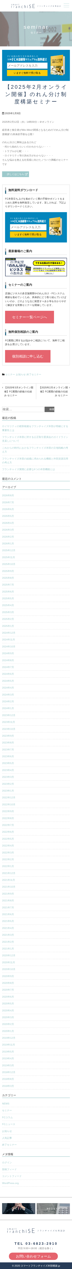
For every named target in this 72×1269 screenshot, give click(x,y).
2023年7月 (8, 749)
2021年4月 (8, 928)
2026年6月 (8, 509)
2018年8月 (8, 1079)
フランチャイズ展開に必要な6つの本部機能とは (28, 469)
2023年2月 (8, 783)
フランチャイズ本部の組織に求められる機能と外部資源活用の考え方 (35, 460)
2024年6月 (8, 674)
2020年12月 (8, 955)
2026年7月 (8, 502)
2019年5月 (8, 1051)
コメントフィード (12, 1176)
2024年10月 (8, 646)
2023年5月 (8, 763)
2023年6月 (8, 756)
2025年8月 (8, 577)
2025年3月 (8, 612)
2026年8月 (8, 495)
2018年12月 (8, 1072)
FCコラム (7, 1117)
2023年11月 (8, 722)
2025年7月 (8, 584)
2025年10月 (8, 564)
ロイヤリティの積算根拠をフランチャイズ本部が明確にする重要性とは (35, 428)
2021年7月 (8, 907)
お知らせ (21, 374)
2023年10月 (8, 729)
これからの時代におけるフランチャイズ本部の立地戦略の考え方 (35, 449)
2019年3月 (8, 1065)
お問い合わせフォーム (33, 1256)
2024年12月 (8, 632)
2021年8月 (8, 900)
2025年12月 (8, 550)
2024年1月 (8, 708)
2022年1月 (8, 866)
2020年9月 (8, 976)
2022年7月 (8, 825)
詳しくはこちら (15, 174)
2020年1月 (8, 1031)
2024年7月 (8, 667)
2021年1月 (8, 948)
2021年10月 (8, 886)
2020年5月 (8, 1003)
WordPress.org (10, 1183)
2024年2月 (8, 701)
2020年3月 (8, 1017)
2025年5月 (8, 598)
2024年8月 (8, 660)
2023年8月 (8, 742)
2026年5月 (8, 516)
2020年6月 (8, 996)
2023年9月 (8, 735)
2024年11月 (8, 639)
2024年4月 (8, 687)
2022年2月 (8, 859)
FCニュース (8, 1124)
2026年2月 (8, 536)
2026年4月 (8, 523)
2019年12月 (8, 1037)
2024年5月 (8, 680)
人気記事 (7, 1138)
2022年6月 (8, 831)
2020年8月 (8, 983)
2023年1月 (8, 790)
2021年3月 (8, 934)
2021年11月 (8, 880)
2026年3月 (8, 529)
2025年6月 (8, 591)
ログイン (7, 1162)
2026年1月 (8, 543)
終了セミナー (34, 374)
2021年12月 (8, 873)
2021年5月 (8, 921)
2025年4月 (8, 605)
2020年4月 (8, 1010)
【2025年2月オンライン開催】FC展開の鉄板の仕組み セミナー (53, 391)
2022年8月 (8, 818)
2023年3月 (8, 777)
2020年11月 (8, 962)
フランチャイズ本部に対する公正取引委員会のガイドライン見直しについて (35, 439)
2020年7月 (8, 989)
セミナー (10, 374)
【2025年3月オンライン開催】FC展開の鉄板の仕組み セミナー (18, 391)
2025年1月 (8, 626)
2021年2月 (8, 941)
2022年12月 (8, 797)
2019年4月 (8, 1058)
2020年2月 (8, 1024)
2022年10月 (8, 804)
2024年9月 (8, 653)
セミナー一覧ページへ (29, 317)
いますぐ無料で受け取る (27, 72)
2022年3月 (8, 852)
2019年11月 (8, 1044)
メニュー (66, 5)
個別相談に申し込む (28, 356)
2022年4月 (8, 845)
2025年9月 (8, 571)
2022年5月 (8, 838)
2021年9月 (8, 893)
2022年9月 (8, 811)
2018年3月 (8, 1086)
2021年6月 (8, 914)
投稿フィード (9, 1169)
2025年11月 (8, 557)
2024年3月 (8, 694)
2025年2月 (8, 619)
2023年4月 (8, 770)
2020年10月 (8, 969)
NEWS (5, 1103)
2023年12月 (8, 715)
